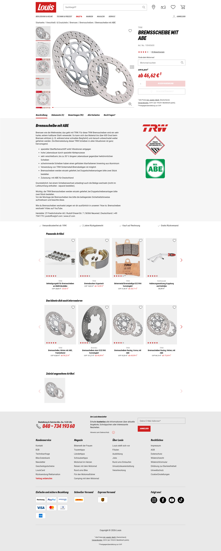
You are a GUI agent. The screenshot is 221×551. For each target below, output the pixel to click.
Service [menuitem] (112, 16)
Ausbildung (117, 454)
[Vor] (132, 67)
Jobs (114, 458)
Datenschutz (156, 454)
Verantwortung (119, 470)
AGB (153, 450)
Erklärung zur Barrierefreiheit (163, 466)
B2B (37, 450)
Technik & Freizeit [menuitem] (64, 16)
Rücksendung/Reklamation (48, 474)
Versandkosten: (143, 103)
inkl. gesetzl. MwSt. (152, 100)
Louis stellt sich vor (121, 445)
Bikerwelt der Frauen (83, 445)
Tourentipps (79, 450)
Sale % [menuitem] (79, 16)
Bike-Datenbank (43, 458)
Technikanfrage (43, 454)
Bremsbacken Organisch (94, 283)
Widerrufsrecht (157, 458)
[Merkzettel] (173, 7)
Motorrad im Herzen (83, 462)
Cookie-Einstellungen (160, 474)
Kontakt (39, 445)
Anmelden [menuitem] (181, 16)
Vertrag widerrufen (44, 478)
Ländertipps (79, 454)
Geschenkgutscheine (45, 466)
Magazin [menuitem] (100, 16)
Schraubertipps (81, 458)
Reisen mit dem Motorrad (85, 466)
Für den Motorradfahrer (84, 474)
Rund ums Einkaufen (121, 462)
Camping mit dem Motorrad (86, 478)
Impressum (156, 445)
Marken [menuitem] (89, 16)
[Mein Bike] (163, 7)
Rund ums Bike (81, 470)
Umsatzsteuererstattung (123, 466)
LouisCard (40, 470)
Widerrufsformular (159, 462)
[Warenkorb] (182, 7)
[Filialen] (153, 7)
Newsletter (40, 462)
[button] (143, 7)
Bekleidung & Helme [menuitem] (44, 16)
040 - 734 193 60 (58, 426)
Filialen (115, 450)
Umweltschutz (157, 470)
